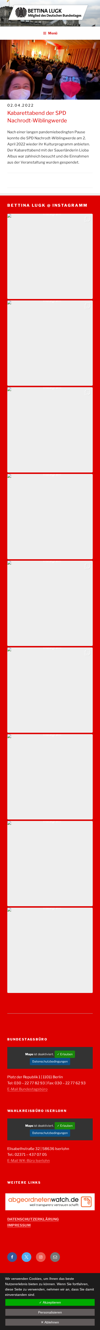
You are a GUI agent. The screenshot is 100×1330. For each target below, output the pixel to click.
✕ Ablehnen (50, 1322)
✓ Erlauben (65, 1054)
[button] (50, 256)
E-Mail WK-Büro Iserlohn (28, 1160)
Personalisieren (50, 1312)
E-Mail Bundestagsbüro (27, 1089)
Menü (52, 33)
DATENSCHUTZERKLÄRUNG (33, 1219)
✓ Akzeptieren (50, 1302)
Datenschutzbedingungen (50, 1061)
